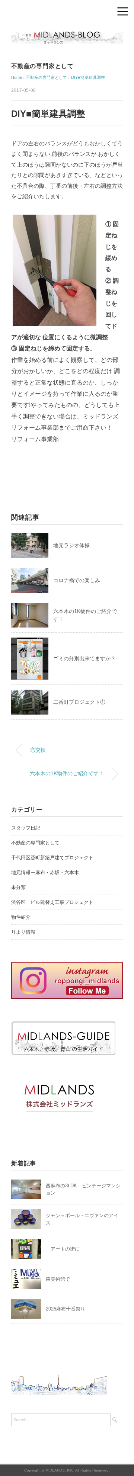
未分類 (18, 887)
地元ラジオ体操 (71, 545)
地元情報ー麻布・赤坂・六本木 (45, 872)
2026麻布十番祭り (68, 1309)
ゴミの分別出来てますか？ (84, 658)
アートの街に (63, 1249)
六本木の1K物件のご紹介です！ (67, 773)
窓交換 (38, 750)
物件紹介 (21, 917)
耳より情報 (23, 932)
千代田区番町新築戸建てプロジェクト (52, 857)
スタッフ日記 (25, 828)
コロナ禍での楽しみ (76, 580)
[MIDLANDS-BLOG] (67, 31)
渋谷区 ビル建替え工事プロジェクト (52, 902)
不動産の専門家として (42, 66)
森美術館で (58, 1279)
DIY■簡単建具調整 (88, 77)
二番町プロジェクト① (79, 702)
